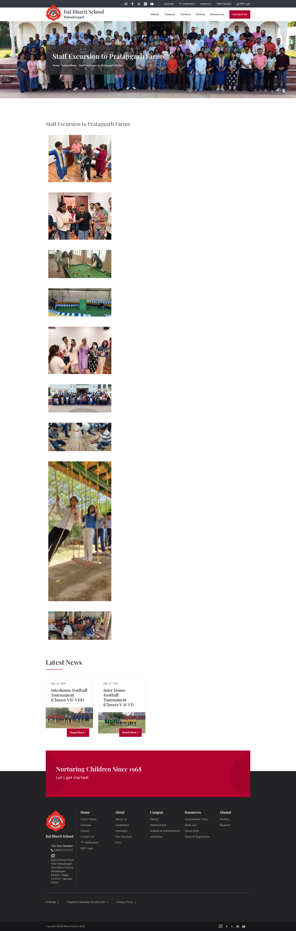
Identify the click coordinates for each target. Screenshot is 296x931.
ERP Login (244, 3)
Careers (185, 14)
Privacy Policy (125, 902)
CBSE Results (224, 3)
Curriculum (121, 831)
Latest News (69, 65)
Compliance (122, 825)
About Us (121, 819)
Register (225, 825)
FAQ (118, 842)
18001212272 (63, 850)
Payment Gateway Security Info (86, 902)
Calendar (169, 3)
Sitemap (51, 902)
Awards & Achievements (165, 831)
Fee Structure (123, 837)
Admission (205, 3)
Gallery (154, 819)
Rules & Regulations (197, 837)
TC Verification (187, 3)
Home (56, 65)
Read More (77, 732)
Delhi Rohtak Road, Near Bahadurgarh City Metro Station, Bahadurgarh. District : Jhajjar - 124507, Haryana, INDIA (62, 871)
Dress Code (192, 831)
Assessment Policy (196, 819)
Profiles (224, 819)
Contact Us (239, 14)
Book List (190, 825)
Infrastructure (158, 825)
